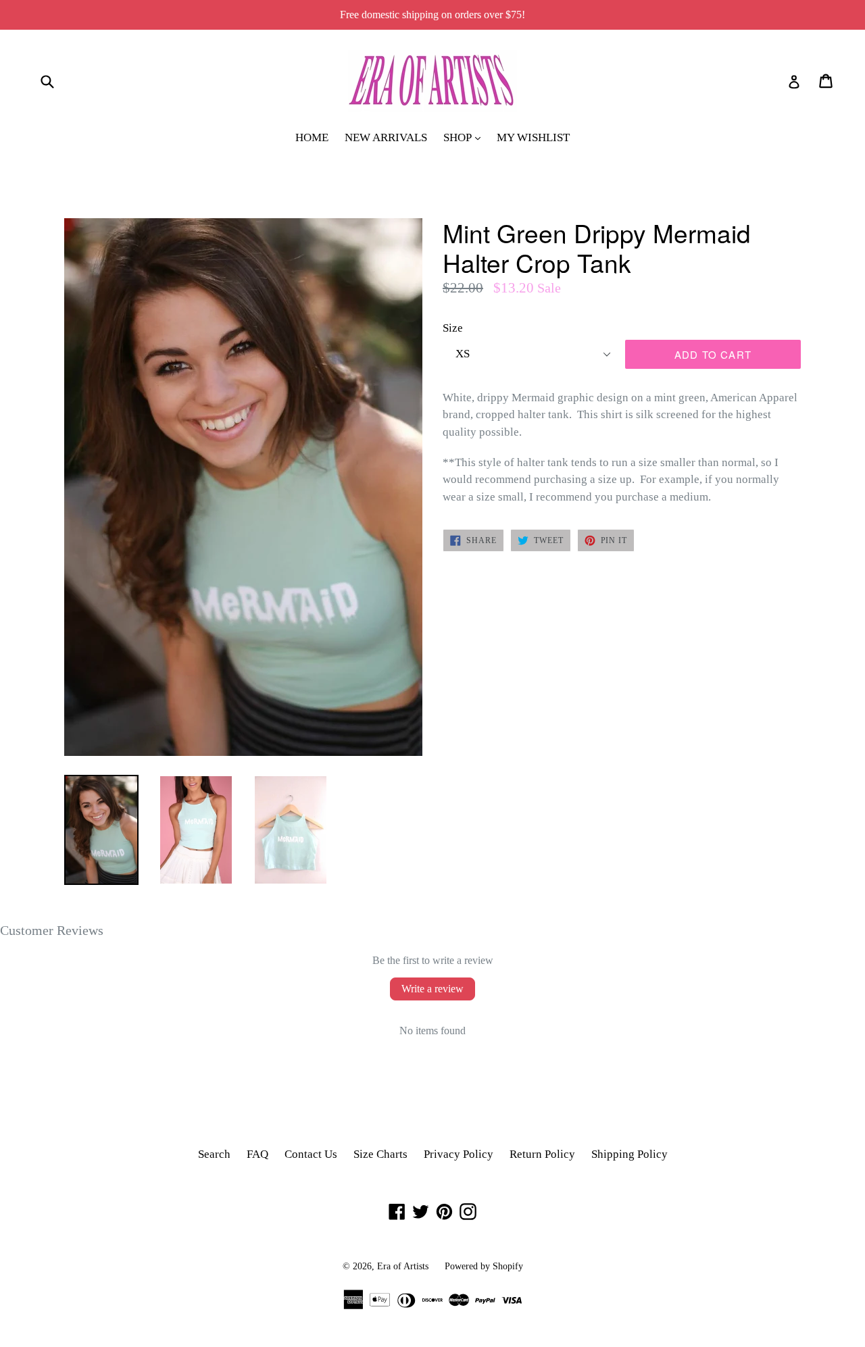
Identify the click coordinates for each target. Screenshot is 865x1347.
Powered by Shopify (484, 1266)
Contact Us (311, 1154)
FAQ (257, 1154)
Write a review (432, 988)
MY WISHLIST (533, 137)
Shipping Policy (629, 1154)
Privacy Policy (458, 1154)
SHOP (465, 137)
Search (214, 1154)
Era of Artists (402, 1266)
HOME (311, 137)
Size (453, 328)
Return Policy (542, 1154)
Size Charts (380, 1154)
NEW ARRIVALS (386, 137)
